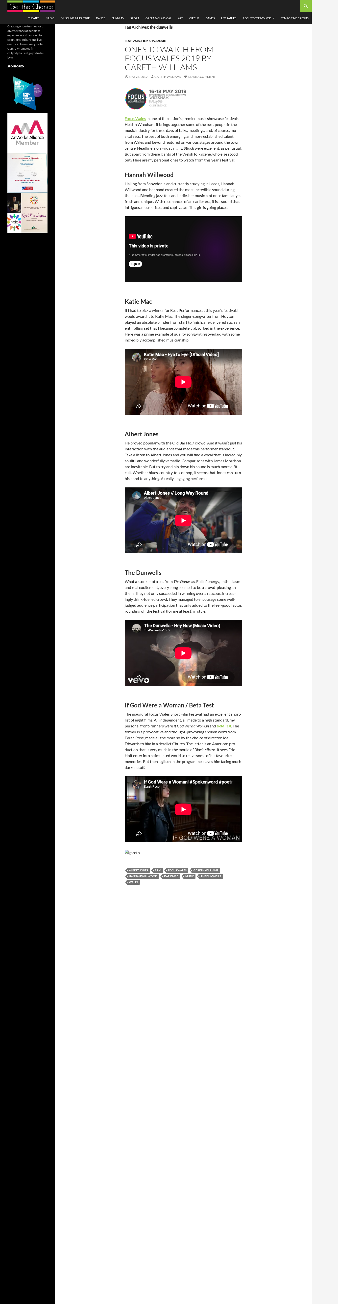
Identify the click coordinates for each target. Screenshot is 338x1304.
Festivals (132, 41)
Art (180, 18)
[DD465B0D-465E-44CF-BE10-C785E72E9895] (27, 213)
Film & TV (118, 18)
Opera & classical (158, 18)
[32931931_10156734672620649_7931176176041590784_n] (27, 173)
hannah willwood (143, 876)
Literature (228, 18)
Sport (134, 18)
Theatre (33, 18)
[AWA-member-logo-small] (27, 133)
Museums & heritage (75, 18)
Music (50, 18)
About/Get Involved (257, 18)
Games (210, 18)
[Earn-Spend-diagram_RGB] (27, 93)
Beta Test (224, 725)
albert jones (138, 870)
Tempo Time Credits (295, 18)
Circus (194, 18)
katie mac (171, 876)
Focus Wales (135, 118)
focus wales (177, 870)
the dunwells (211, 876)
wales (133, 882)
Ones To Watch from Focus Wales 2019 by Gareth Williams (169, 58)
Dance (100, 18)
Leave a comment (202, 77)
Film (158, 870)
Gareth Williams (167, 77)
